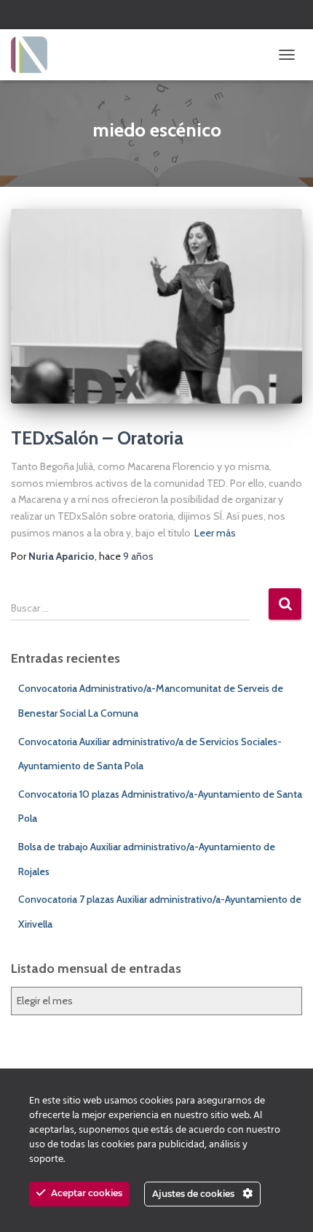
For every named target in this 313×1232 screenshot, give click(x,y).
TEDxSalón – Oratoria (97, 438)
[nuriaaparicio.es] (34, 54)
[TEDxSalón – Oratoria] (156, 306)
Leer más (215, 532)
